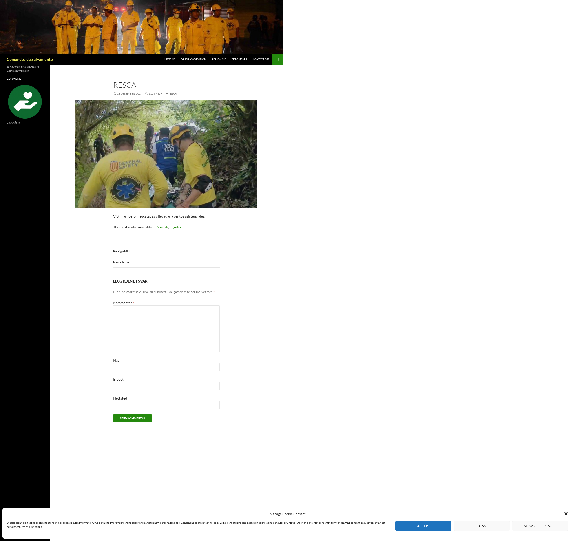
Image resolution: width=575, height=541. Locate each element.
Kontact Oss (261, 59)
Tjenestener (239, 59)
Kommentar (123, 302)
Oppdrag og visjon (193, 59)
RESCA (172, 93)
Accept (423, 526)
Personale (219, 59)
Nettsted (120, 398)
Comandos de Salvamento (30, 59)
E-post (118, 379)
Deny (481, 526)
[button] (566, 514)
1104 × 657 (155, 93)
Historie (169, 59)
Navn (117, 360)
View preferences (540, 526)
